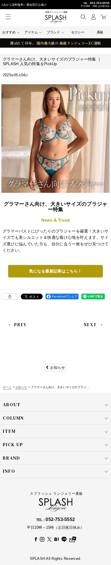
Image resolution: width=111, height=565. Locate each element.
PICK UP (13, 444)
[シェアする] (9, 296)
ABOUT (12, 404)
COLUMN (13, 418)
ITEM (9, 431)
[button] (83, 16)
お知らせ (57, 367)
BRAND (11, 458)
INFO (9, 471)
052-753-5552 (100, 3)
